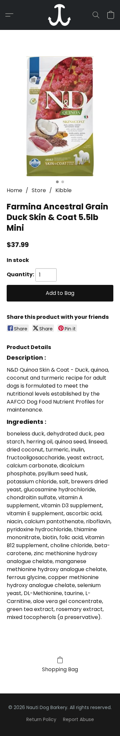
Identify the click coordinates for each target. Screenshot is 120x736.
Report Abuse (78, 719)
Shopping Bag (60, 669)
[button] (60, 15)
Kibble (63, 190)
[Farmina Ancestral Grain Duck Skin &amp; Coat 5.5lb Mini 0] (60, 116)
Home (14, 190)
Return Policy (41, 719)
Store (39, 190)
